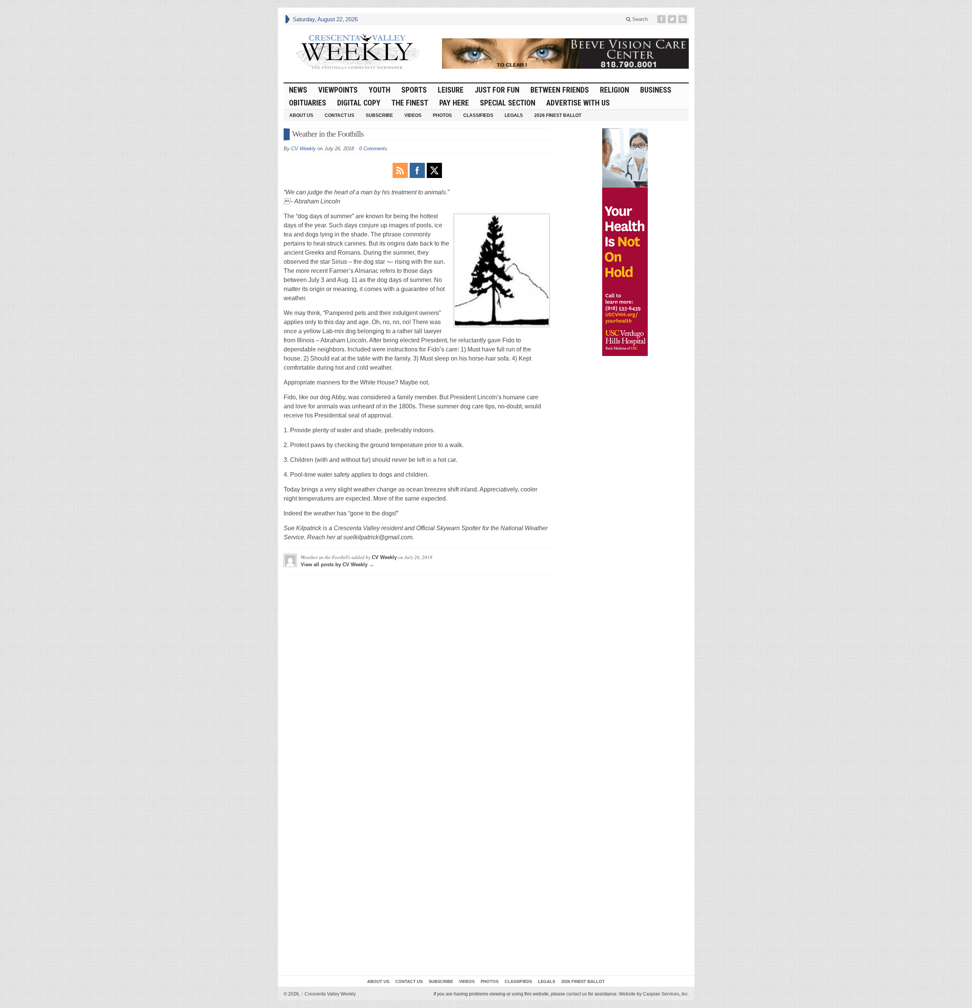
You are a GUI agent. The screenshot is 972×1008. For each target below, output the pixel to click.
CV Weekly (303, 148)
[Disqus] (417, 675)
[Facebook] (662, 19)
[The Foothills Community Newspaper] (358, 51)
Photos (442, 115)
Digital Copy (358, 102)
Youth (379, 89)
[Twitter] (672, 19)
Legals (514, 115)
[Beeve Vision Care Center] (565, 53)
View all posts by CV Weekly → (337, 564)
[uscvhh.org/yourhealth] (625, 242)
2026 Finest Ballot (557, 115)
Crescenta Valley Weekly (328, 994)
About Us (301, 115)
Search (639, 19)
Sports (414, 89)
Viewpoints (338, 89)
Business (655, 89)
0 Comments (373, 148)
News (298, 89)
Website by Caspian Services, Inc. (654, 994)
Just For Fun (497, 89)
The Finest (409, 102)
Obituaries (307, 102)
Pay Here (454, 102)
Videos (412, 115)
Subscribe (379, 115)
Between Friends (559, 89)
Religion (614, 89)
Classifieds (478, 115)
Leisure (451, 89)
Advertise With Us (578, 102)
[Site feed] (683, 19)
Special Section (507, 102)
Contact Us (339, 115)
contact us (576, 994)
